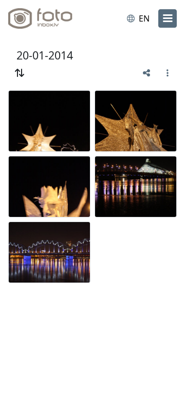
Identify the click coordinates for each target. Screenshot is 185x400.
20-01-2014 (44, 55)
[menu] (167, 18)
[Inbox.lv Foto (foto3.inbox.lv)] (50, 18)
